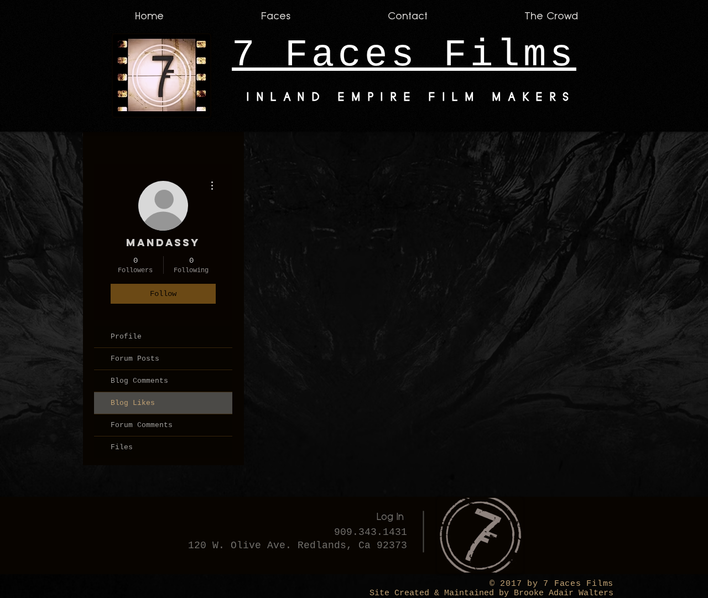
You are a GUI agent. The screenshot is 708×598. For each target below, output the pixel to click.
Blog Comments (139, 381)
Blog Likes (133, 403)
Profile (126, 336)
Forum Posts (135, 359)
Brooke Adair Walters (561, 593)
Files (122, 447)
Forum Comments (142, 425)
